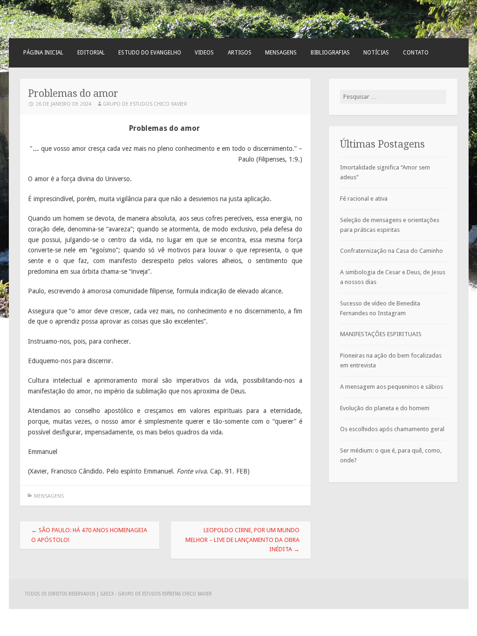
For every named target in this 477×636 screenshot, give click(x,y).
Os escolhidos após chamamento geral (392, 429)
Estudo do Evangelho (149, 52)
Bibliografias (330, 52)
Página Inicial (43, 52)
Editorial (91, 52)
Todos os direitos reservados (60, 593)
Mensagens (281, 52)
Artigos (240, 52)
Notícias (376, 52)
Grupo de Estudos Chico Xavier (145, 104)
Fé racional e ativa (364, 198)
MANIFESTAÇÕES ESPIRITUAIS (381, 334)
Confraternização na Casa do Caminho (391, 250)
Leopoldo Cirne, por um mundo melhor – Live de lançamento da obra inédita (242, 540)
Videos (204, 52)
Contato (416, 52)
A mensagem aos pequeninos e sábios (391, 386)
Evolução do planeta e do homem (384, 408)
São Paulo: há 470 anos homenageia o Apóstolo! (89, 535)
